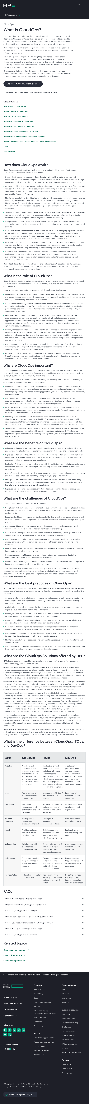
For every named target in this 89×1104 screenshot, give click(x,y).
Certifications (66, 1064)
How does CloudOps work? (14, 106)
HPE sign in (66, 1048)
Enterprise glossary (68, 1031)
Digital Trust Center (69, 1018)
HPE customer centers (69, 1044)
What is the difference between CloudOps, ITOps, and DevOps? (29, 141)
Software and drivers (41, 1051)
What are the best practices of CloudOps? (20, 131)
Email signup (66, 1027)
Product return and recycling (44, 1042)
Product (11, 1003)
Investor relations (40, 1017)
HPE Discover (66, 994)
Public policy (38, 1026)
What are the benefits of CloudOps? (18, 121)
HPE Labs (37, 1007)
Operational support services (44, 1038)
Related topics (9, 151)
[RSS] (10, 1034)
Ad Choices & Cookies (27, 1087)
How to (8, 997)
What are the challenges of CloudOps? (19, 126)
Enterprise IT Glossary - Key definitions (24, 975)
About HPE (37, 990)
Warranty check (39, 1055)
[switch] (8, 1049)
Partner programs (68, 1073)
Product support (39, 1046)
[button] (79, 5)
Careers (36, 998)
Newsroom (65, 1002)
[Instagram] (14, 1030)
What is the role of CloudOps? (15, 111)
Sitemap (38, 1087)
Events (64, 990)
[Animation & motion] (9, 1049)
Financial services (68, 1035)
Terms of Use (14, 1087)
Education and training (70, 1023)
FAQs (5, 146)
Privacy (5, 1087)
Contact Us (66, 1014)
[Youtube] (5, 1034)
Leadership (38, 1022)
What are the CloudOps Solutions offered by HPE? (24, 136)
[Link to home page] (4, 975)
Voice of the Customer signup (72, 1052)
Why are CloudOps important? (16, 116)
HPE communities (68, 1040)
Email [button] (8, 1009)
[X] (10, 1030)
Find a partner (67, 1069)
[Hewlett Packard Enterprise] (9, 5)
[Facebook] (23, 1030)
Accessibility (38, 994)
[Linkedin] (5, 1030)
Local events (66, 998)
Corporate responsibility (42, 1002)
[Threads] (19, 1030)
